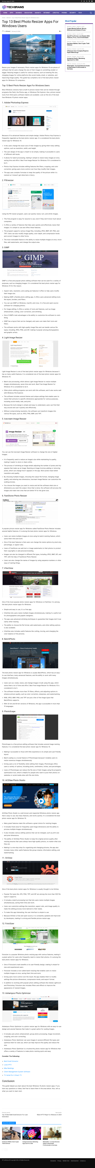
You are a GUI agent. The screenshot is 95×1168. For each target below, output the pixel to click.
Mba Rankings (9, 1068)
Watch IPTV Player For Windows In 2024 (49, 1115)
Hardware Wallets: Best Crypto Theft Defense (78, 44)
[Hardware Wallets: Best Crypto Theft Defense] (11, 1133)
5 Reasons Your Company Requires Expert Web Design (78, 51)
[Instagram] (84, 1)
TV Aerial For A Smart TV (13, 1075)
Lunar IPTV (8, 1065)
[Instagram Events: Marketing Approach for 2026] (31, 1133)
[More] (33, 1103)
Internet (8, 17)
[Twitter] (87, 1)
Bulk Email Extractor (11, 1061)
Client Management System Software (17, 1072)
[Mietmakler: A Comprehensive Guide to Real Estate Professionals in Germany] (52, 1133)
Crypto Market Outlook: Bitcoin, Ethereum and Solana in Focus (77, 29)
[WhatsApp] (28, 1103)
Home (3, 17)
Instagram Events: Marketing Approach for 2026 (76, 59)
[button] (91, 12)
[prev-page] (3, 1149)
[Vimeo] (89, 1)
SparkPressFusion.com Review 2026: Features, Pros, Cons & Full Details (78, 36)
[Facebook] (82, 1)
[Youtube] (92, 1)
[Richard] (3, 31)
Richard (8, 31)
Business (69, 26)
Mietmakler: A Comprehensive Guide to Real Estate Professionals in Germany (51, 1143)
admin (74, 26)
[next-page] (6, 1149)
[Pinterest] (24, 1103)
